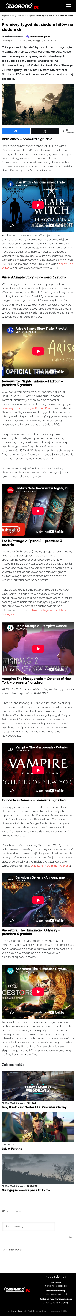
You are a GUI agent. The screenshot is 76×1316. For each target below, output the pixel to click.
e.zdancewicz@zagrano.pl (56, 1302)
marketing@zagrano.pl (56, 1286)
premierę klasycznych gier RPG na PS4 (26, 408)
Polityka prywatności (38, 1311)
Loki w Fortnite (12, 1148)
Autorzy (12, 1311)
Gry (14, 16)
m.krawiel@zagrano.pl (56, 1294)
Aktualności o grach (26, 16)
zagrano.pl (6, 16)
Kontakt (22, 1311)
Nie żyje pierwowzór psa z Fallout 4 (26, 1190)
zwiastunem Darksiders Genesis (50, 865)
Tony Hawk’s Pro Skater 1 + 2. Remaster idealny (34, 1107)
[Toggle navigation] (68, 6)
